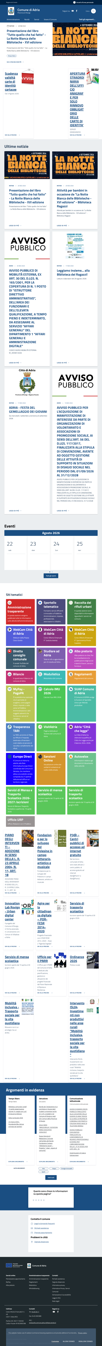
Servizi (36, 19)
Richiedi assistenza (58, 1279)
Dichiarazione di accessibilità (61, 1295)
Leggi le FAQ (56, 1298)
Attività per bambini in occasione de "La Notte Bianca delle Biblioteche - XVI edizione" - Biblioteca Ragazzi (74, 198)
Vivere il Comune (50, 19)
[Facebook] (76, 11)
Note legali (55, 1301)
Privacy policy (82, 1333)
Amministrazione (13, 19)
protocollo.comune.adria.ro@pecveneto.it (42, 1323)
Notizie (11, 186)
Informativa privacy (58, 1285)
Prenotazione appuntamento (15, 1279)
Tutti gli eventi (51, 576)
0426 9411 (35, 1312)
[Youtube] (72, 11)
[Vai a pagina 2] (52, 571)
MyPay (8, 1282)
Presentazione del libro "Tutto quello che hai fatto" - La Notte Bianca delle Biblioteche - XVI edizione (27, 196)
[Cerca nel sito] (93, 11)
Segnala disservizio (58, 1282)
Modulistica (33, 1285)
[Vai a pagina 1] (49, 571)
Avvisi (11, 266)
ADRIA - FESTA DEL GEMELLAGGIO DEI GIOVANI (28, 409)
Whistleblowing (34, 1288)
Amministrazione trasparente (38, 1279)
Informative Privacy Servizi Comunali (61, 1290)
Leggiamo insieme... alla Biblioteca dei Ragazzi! (73, 272)
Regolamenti (33, 1282)
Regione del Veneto (11, 2)
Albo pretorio (10, 1285)
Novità (26, 19)
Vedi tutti (51, 1177)
